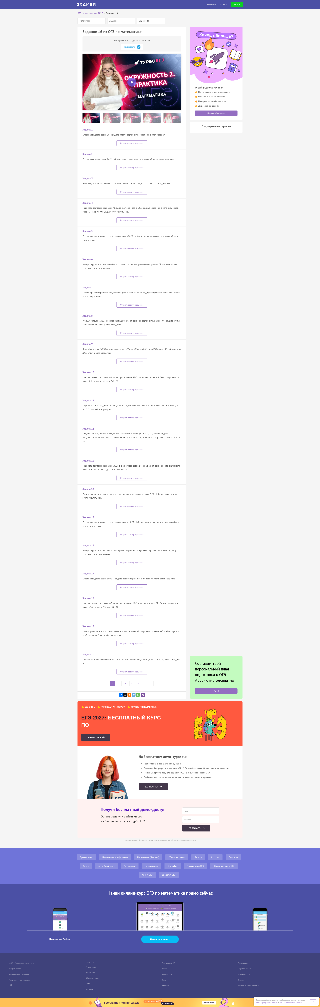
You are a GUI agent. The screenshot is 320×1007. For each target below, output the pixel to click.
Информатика (151, 865)
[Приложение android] (11, 985)
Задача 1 (87, 129)
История (215, 857)
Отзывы (241, 980)
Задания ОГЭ (167, 974)
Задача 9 (87, 344)
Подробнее (209, 1002)
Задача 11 (88, 400)
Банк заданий (243, 963)
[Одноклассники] (129, 695)
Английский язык (106, 865)
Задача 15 (88, 517)
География (173, 865)
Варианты (165, 985)
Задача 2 (87, 154)
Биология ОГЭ (169, 874)
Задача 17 (88, 573)
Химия (86, 865)
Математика (90, 972)
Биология (233, 857)
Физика (198, 857)
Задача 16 (88, 545)
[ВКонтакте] (121, 695)
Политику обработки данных (267, 1002)
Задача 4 (87, 203)
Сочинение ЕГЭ (244, 974)
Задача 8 (87, 315)
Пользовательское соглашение (290, 1002)
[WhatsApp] (138, 695)
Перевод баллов (244, 969)
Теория (165, 969)
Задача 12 (88, 428)
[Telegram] (134, 695)
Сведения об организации (19, 980)
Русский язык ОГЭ (195, 865)
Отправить (195, 828)
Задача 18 (88, 598)
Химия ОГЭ (147, 874)
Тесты (164, 980)
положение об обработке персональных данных (178, 840)
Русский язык (86, 857)
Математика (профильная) (115, 857)
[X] (125, 695)
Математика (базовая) (148, 857)
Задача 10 (88, 372)
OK (313, 1001)
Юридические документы (19, 974)
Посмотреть (129, 46)
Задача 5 (87, 231)
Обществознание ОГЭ (224, 865)
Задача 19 (88, 626)
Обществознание (176, 857)
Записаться (95, 737)
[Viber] (143, 695)
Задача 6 (87, 259)
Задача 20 (88, 654)
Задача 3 (87, 178)
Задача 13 (88, 460)
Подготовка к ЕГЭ (168, 963)
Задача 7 (87, 287)
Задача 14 (88, 489)
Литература (129, 865)
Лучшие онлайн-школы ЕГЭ (248, 985)
